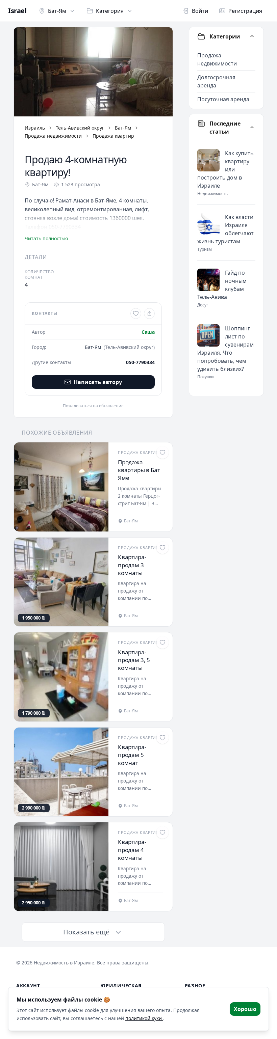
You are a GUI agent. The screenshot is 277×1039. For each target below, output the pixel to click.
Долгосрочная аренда (216, 81)
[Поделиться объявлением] (149, 313)
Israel (17, 10)
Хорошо (245, 1009)
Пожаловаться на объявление (93, 406)
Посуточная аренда (223, 99)
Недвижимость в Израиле (64, 962)
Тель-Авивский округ (80, 128)
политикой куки (144, 1018)
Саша (148, 332)
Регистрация (245, 11)
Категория (110, 11)
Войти (200, 11)
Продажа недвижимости (53, 136)
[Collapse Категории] (252, 36)
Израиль (35, 128)
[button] (93, 71)
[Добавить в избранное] (135, 313)
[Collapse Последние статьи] (252, 127)
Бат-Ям (57, 11)
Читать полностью (46, 238)
